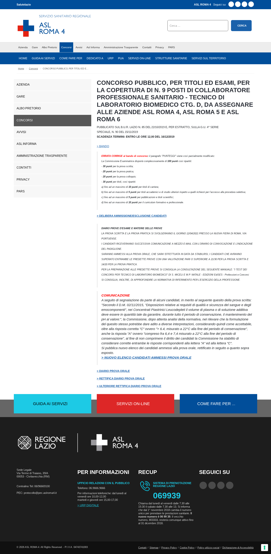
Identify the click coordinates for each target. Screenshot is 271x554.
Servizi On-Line (133, 403)
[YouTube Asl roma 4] (212, 485)
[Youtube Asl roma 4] (238, 4)
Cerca (241, 25)
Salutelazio (24, 4)
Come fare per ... (216, 403)
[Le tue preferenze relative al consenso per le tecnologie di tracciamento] (264, 547)
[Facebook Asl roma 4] (231, 4)
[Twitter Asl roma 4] (244, 4)
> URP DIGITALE (88, 505)
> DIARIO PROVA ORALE (113, 371)
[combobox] (197, 25)
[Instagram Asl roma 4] (251, 4)
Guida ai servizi (50, 403)
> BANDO (103, 146)
